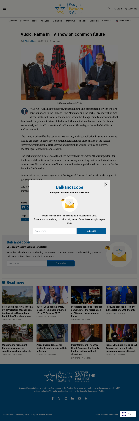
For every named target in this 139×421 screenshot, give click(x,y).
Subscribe (91, 231)
